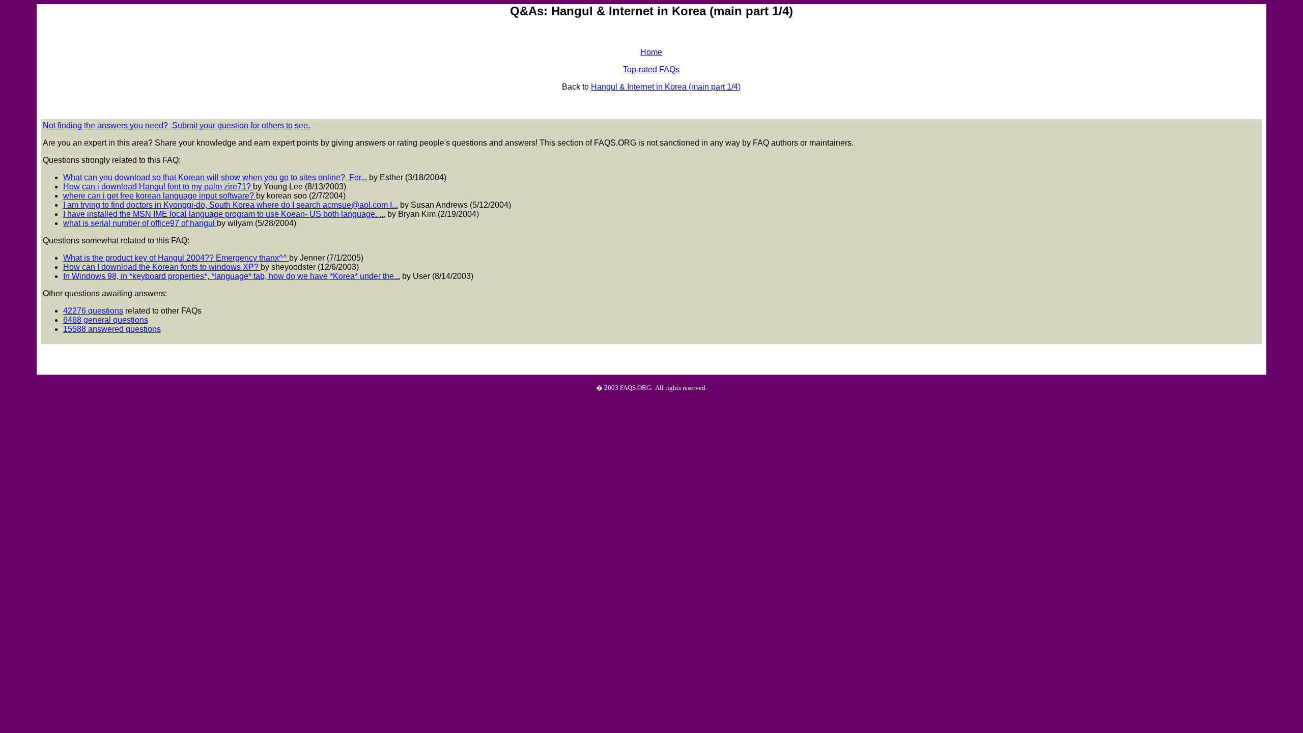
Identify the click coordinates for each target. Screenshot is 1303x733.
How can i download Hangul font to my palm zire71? (158, 186)
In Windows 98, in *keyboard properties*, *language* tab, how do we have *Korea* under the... (231, 276)
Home (651, 52)
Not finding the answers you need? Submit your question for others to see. (176, 125)
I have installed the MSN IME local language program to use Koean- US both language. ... (224, 214)
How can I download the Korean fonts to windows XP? (162, 267)
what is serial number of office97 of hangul (140, 223)
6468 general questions (105, 320)
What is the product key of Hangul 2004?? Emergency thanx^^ (176, 257)
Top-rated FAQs (651, 69)
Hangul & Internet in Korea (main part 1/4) (666, 86)
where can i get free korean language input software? (159, 195)
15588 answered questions (112, 329)
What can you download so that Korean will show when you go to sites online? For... (215, 177)
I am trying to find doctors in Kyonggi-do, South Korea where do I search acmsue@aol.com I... (230, 205)
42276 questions (93, 310)
